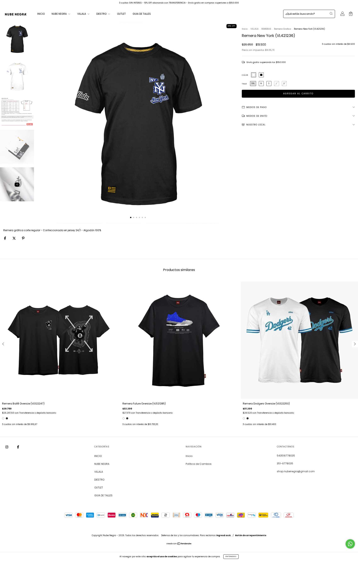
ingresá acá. (223, 535)
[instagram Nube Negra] (7, 447)
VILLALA (82, 14)
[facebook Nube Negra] (18, 447)
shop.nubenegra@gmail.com (296, 471)
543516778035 (286, 455)
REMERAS (266, 28)
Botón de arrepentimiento (250, 535)
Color (245, 75)
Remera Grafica (282, 28)
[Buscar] (331, 13)
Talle (244, 84)
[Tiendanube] (179, 544)
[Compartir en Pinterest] (23, 238)
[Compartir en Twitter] (14, 238)
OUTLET (121, 14)
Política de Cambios (199, 464)
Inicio (245, 28)
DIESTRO (101, 14)
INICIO (41, 14)
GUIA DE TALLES (142, 14)
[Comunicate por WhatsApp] (350, 544)
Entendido (231, 556)
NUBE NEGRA (59, 14)
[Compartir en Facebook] (5, 238)
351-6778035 (285, 463)
